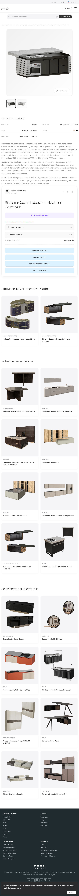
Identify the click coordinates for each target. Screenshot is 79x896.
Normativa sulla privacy (49, 850)
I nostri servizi (8, 845)
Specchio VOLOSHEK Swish (52, 639)
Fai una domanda (39, 270)
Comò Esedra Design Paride (13, 639)
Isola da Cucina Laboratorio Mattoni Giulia (19, 339)
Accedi (67, 8)
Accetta (71, 892)
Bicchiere (63, 124)
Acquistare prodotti (10, 850)
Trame (5, 823)
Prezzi (5, 837)
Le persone (7, 831)
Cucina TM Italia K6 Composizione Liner (57, 411)
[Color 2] (74, 130)
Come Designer (8, 859)
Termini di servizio (47, 853)
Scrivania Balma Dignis (50, 741)
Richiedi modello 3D (39, 250)
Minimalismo (33, 130)
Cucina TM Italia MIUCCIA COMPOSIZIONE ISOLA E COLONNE (19, 463)
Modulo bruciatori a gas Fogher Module (57, 566)
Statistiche (44, 823)
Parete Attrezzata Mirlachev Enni (54, 794)
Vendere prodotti (9, 847)
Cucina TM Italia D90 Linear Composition (58, 515)
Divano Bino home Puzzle (13, 794)
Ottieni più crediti (69, 240)
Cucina (34, 124)
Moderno (25, 130)
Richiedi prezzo (39, 257)
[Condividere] (72, 192)
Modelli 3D (7, 817)
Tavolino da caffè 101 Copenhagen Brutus (19, 411)
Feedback (44, 847)
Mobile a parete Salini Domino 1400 (16, 690)
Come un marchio (9, 853)
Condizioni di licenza (48, 856)
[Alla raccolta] (68, 192)
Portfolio (44, 826)
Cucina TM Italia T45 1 (50, 462)
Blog (42, 820)
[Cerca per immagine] (56, 16)
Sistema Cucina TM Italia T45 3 (15, 515)
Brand (5, 826)
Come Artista (8, 856)
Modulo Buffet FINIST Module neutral (56, 690)
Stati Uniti (73, 2)
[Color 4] (77, 130)
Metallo (69, 124)
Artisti (5, 828)
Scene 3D (6, 820)
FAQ (42, 845)
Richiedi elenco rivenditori (39, 264)
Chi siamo (44, 817)
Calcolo (75, 124)
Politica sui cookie (14, 888)
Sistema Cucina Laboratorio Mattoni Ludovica (56, 340)
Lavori (5, 834)
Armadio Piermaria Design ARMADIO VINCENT (16, 742)
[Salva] (63, 192)
